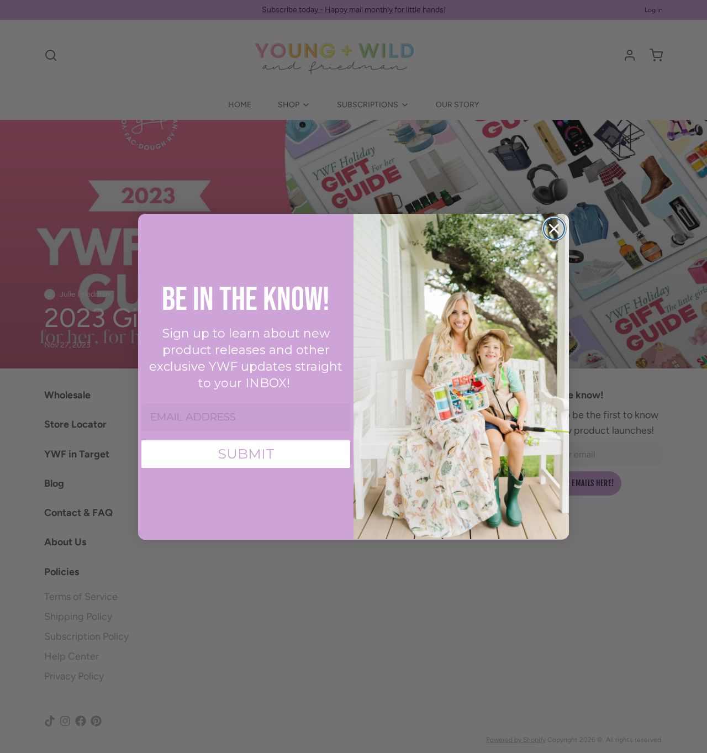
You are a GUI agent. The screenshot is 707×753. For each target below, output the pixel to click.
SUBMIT (246, 453)
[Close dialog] (554, 228)
